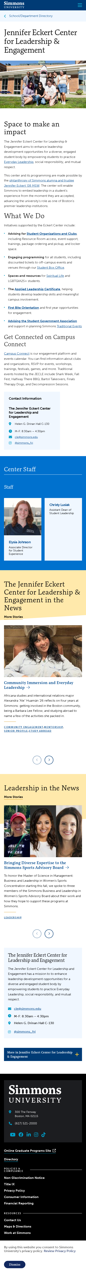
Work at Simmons (17, 1233)
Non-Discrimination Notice (24, 1178)
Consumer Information (21, 1197)
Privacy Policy (14, 1190)
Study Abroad (40, 731)
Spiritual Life (55, 276)
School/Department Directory (31, 16)
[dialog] (43, 1256)
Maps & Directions (17, 1226)
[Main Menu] (80, 5)
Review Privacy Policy (60, 1251)
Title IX (9, 1184)
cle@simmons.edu (26, 437)
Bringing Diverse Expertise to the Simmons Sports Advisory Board (35, 865)
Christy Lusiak (59, 505)
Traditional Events (69, 326)
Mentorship (53, 727)
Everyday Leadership (18, 162)
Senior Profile (16, 731)
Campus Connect (16, 353)
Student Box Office (50, 267)
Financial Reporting (19, 1203)
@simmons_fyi (24, 443)
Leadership (13, 917)
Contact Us (12, 1220)
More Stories (13, 617)
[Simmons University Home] (14, 7)
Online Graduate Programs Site (27, 1151)
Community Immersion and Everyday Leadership (38, 685)
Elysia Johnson (20, 542)
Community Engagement (23, 727)
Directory (11, 1159)
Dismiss (14, 1264)
